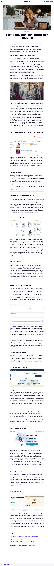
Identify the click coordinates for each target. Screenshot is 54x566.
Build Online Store (48, 1)
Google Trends (13, 326)
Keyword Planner (21, 338)
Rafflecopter (14, 451)
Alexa (32, 392)
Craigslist (20, 355)
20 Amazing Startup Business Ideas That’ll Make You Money (24, 536)
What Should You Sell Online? (17, 539)
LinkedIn (20, 411)
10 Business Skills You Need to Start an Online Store (22, 541)
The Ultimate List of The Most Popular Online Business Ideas (24, 538)
